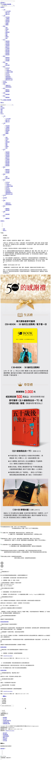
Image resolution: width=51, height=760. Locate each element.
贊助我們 (2, 748)
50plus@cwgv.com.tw (9, 730)
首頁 (4, 228)
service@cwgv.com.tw (7, 655)
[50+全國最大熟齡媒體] (5, 4)
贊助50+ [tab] (5, 696)
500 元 (3, 710)
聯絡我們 (5, 739)
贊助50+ (5, 230)
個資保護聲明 (6, 736)
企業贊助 (4, 700)
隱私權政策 (5, 734)
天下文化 (5, 719)
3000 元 (3, 712)
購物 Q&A (5, 737)
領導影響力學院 (6, 723)
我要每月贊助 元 (4, 713)
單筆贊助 (4, 703)
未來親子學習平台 (7, 720)
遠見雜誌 (5, 717)
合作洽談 (5, 740)
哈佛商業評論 (6, 722)
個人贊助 (4, 698)
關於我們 (5, 733)
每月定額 (4, 701)
